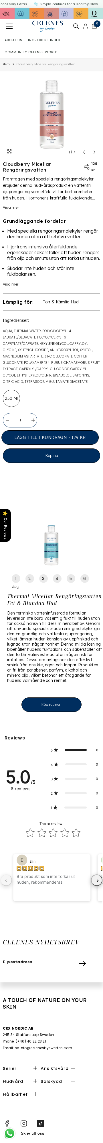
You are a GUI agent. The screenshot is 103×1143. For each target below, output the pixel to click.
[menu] (9, 26)
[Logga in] (85, 26)
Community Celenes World (31, 52)
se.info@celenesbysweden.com (43, 1047)
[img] (30, 868)
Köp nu (51, 455)
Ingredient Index (44, 40)
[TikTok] (40, 1123)
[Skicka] (82, 962)
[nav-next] (96, 880)
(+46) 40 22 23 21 (31, 1041)
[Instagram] (23, 1123)
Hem (6, 64)
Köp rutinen (51, 704)
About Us (13, 40)
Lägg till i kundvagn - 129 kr (52, 437)
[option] (51, 114)
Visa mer (11, 207)
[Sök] (76, 26)
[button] (84, 152)
